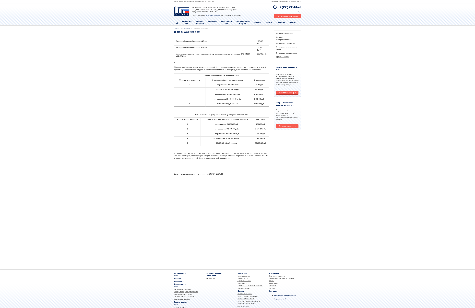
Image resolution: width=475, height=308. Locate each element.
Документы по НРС (244, 281)
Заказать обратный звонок (287, 16)
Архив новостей (282, 57)
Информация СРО (212, 23)
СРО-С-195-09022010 (213, 15)
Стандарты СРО (243, 283)
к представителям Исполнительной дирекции (286, 117)
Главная (176, 28)
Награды (272, 288)
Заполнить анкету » (287, 92)
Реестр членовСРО (226, 23)
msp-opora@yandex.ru (281, 1)
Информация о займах (182, 299)
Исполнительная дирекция (285, 295)
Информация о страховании (184, 296)
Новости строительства (285, 43)
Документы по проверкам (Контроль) (250, 286)
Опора (181, 11)
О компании (280, 23)
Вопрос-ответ (210, 278)
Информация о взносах (182, 289)
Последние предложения (286, 53)
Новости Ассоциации (284, 33)
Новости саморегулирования (248, 296)
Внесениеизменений (200, 23)
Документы (258, 23)
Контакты (292, 23)
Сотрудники (273, 283)
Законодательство (244, 276)
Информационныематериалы (243, 23)
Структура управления (277, 276)
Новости (269, 23)
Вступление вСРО (187, 23)
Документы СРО (243, 278)
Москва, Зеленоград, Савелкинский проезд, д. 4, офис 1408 (196, 1)
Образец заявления (287, 126)
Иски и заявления (244, 288)
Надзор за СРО (280, 299)
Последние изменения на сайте (249, 301)
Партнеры (272, 286)
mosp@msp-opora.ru (295, 1)
